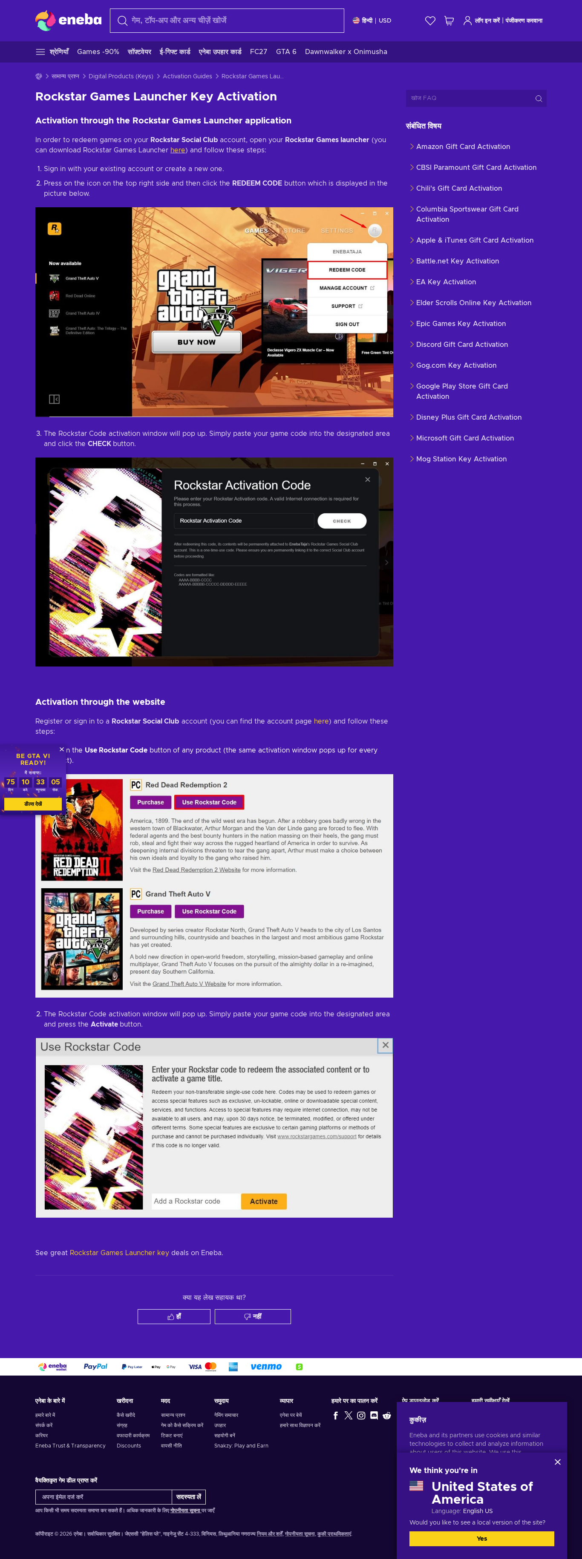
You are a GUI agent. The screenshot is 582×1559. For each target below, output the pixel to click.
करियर (41, 1435)
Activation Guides (187, 77)
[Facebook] (335, 1415)
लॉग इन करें (487, 21)
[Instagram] (361, 1415)
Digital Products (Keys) (121, 77)
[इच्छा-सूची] (430, 21)
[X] (348, 1415)
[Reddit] (387, 1415)
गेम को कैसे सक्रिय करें (182, 1425)
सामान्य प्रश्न (65, 77)
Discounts (129, 1445)
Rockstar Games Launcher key (119, 1253)
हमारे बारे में (45, 1415)
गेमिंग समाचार (226, 1415)
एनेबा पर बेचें (291, 1415)
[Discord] (374, 1415)
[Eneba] (68, 20)
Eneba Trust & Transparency (70, 1445)
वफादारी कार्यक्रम (133, 1435)
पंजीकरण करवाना (524, 21)
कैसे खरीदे (126, 1415)
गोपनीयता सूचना (186, 1510)
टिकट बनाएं (171, 1435)
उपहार (220, 1425)
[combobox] (227, 20)
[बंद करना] (557, 1462)
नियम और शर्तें (269, 1533)
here (177, 150)
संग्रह (122, 1425)
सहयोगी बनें (224, 1435)
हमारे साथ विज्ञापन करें (300, 1425)
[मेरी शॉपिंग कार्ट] (449, 21)
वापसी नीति (171, 1445)
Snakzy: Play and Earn (241, 1445)
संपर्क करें (43, 1425)
